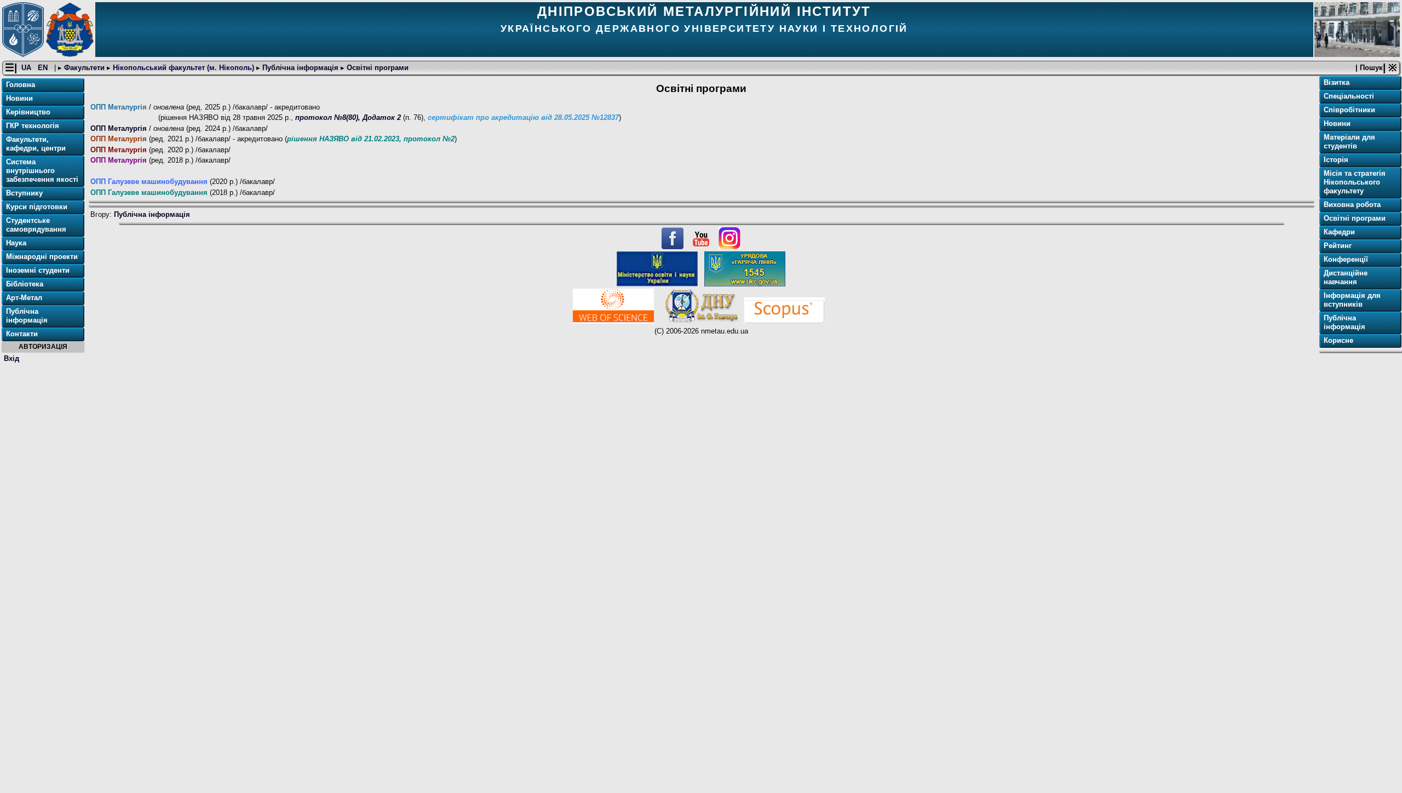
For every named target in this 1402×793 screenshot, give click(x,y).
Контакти (22, 334)
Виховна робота (1352, 204)
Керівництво (28, 112)
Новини (19, 98)
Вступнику (24, 193)
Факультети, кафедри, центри (36, 143)
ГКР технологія (32, 126)
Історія (1336, 160)
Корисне (1338, 340)
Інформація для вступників (1352, 299)
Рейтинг (1338, 246)
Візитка (1336, 82)
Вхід (11, 358)
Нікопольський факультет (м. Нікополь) (183, 68)
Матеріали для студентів (1349, 141)
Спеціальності (1349, 96)
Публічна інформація (300, 68)
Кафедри (1339, 232)
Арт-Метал (24, 298)
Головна (20, 85)
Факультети (84, 68)
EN (44, 68)
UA (27, 68)
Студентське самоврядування (36, 224)
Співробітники (1349, 110)
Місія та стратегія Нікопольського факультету (1355, 182)
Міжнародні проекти (42, 256)
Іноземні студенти (38, 270)
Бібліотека (24, 284)
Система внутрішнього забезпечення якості (42, 170)
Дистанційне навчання (1345, 277)
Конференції (1346, 259)
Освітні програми (376, 68)
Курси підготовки (36, 207)
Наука (16, 243)
